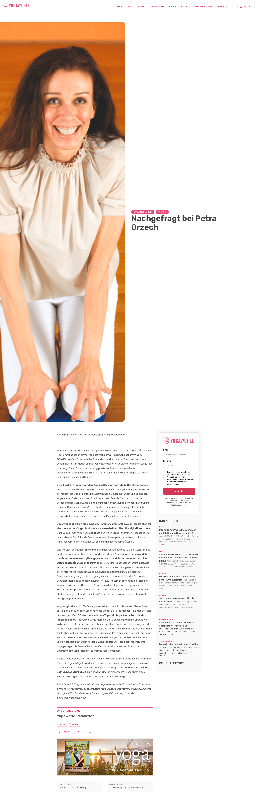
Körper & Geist (167, 619)
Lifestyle (164, 551)
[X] (84, 732)
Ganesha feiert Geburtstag (73, 787)
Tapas (75, 725)
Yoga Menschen (143, 212)
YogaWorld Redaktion (76, 716)
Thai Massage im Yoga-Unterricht (126, 787)
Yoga (62, 725)
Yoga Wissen (165, 641)
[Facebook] (238, 7)
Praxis (162, 212)
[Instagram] (242, 7)
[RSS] (246, 7)
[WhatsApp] (90, 732)
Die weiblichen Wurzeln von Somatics (178, 644)
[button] (250, 6)
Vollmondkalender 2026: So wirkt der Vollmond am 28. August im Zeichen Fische (178, 557)
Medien (162, 527)
